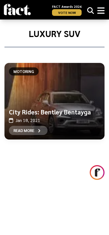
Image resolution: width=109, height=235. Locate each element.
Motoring (23, 71)
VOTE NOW (67, 12)
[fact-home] (17, 9)
